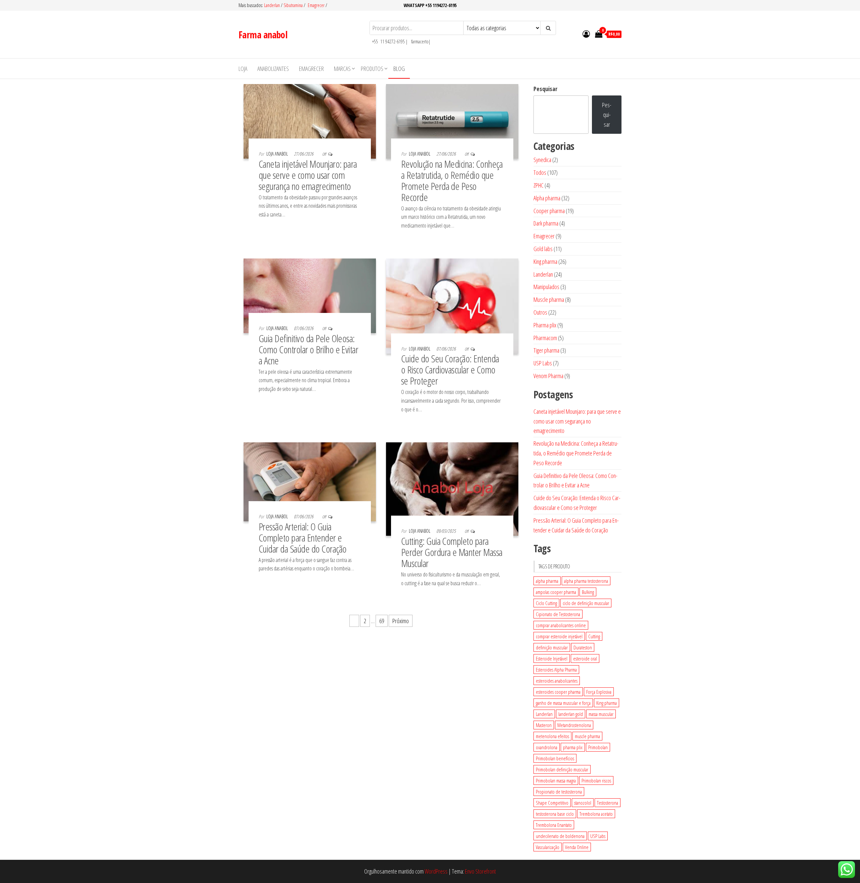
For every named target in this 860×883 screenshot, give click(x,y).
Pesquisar (545, 89)
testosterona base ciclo (555, 813)
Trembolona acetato (596, 813)
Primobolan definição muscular (562, 769)
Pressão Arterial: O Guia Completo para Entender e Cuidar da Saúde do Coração (302, 538)
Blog (399, 69)
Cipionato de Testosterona (558, 614)
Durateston (582, 647)
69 (381, 621)
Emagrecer (316, 5)
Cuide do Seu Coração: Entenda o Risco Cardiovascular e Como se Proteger (450, 370)
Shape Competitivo (552, 802)
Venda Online (577, 847)
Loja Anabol (277, 154)
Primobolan (598, 747)
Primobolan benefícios (555, 758)
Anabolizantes (273, 69)
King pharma (606, 702)
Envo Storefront (480, 871)
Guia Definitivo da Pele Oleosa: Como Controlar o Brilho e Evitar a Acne (308, 349)
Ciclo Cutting (546, 603)
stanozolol (582, 802)
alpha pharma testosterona (586, 580)
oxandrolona (546, 747)
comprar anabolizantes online (561, 625)
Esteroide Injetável (551, 658)
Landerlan (272, 5)
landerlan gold (570, 714)
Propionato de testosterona (559, 791)
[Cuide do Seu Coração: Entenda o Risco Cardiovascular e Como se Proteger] (452, 305)
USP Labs (597, 836)
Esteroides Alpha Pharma (556, 669)
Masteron (544, 725)
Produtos (372, 69)
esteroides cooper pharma (558, 691)
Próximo (400, 621)
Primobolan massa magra (556, 780)
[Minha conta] (586, 34)
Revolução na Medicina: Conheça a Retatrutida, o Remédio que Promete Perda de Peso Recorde (452, 180)
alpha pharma (547, 580)
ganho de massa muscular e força (563, 702)
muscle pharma (587, 736)
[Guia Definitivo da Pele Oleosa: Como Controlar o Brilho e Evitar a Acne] (310, 295)
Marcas (342, 69)
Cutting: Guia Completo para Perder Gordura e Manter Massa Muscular (452, 552)
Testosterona (607, 802)
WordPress (436, 871)
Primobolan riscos (596, 780)
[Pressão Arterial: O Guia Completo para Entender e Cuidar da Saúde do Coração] (310, 481)
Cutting (594, 636)
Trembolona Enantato (554, 824)
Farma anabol (263, 34)
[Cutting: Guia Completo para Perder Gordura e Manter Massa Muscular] (452, 488)
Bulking (588, 592)
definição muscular (552, 647)
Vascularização (547, 847)
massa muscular (601, 714)
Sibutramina (294, 5)
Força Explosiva (598, 691)
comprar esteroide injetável (559, 636)
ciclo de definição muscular (586, 603)
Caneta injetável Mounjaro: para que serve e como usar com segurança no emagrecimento (308, 175)
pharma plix (573, 747)
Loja (243, 69)
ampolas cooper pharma (556, 592)
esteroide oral (585, 658)
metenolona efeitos (552, 736)
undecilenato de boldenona (560, 836)
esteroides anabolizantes (556, 680)
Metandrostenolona (574, 725)
